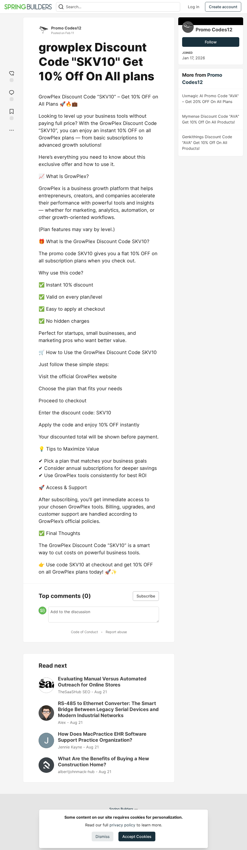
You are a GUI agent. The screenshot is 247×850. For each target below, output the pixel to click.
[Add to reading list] (11, 114)
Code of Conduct (84, 632)
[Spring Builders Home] (28, 7)
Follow (211, 42)
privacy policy (122, 825)
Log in (193, 6)
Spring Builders (121, 809)
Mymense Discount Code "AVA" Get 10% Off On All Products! (210, 119)
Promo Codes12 (66, 28)
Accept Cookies (136, 836)
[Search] (61, 6)
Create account (223, 6)
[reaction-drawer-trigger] (11, 75)
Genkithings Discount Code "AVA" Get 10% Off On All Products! (207, 142)
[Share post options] (11, 130)
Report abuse (116, 632)
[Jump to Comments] (11, 95)
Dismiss (103, 836)
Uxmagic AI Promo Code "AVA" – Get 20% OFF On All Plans (210, 98)
